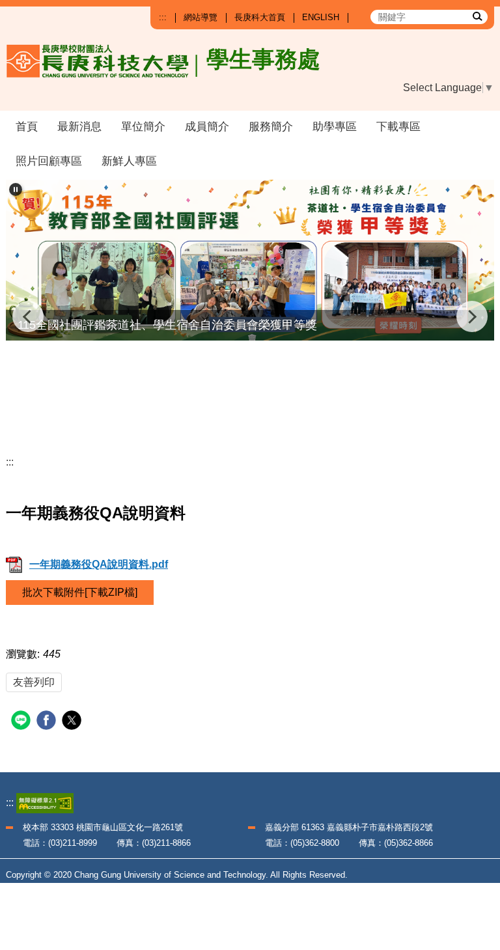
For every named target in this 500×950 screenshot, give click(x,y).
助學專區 (334, 126)
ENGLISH (320, 17)
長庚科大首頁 (259, 17)
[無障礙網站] (45, 802)
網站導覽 (200, 17)
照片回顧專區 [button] (49, 161)
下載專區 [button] (398, 126)
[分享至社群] (22, 721)
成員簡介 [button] (207, 126)
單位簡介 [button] (143, 126)
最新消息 (79, 126)
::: (163, 17)
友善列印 (34, 682)
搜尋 (476, 15)
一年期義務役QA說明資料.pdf (98, 564)
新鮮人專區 (129, 161)
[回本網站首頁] (143, 71)
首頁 (27, 126)
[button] (15, 189)
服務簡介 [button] (271, 126)
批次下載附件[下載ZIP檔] (79, 592)
